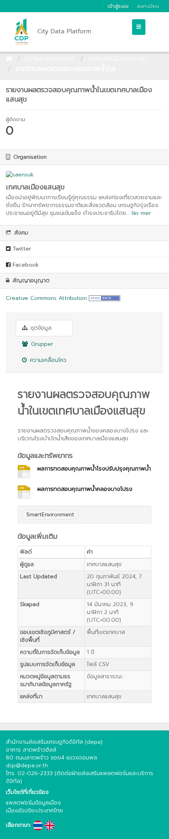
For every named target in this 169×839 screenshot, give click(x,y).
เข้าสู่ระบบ (118, 6)
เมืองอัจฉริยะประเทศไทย (34, 810)
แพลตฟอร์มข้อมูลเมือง (33, 803)
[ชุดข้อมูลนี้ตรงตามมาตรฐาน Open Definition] (104, 298)
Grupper (41, 344)
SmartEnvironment (50, 514)
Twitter (21, 249)
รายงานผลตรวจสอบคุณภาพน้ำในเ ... (69, 68)
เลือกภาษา (18, 825)
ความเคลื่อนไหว (47, 360)
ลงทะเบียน (148, 6)
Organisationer (50, 58)
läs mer (141, 213)
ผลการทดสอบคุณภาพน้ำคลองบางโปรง (84, 489)
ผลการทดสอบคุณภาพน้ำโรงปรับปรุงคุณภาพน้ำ (94, 469)
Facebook (25, 265)
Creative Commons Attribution (46, 298)
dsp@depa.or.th (27, 765)
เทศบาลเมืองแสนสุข (117, 58)
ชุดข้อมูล (40, 328)
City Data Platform (64, 31)
